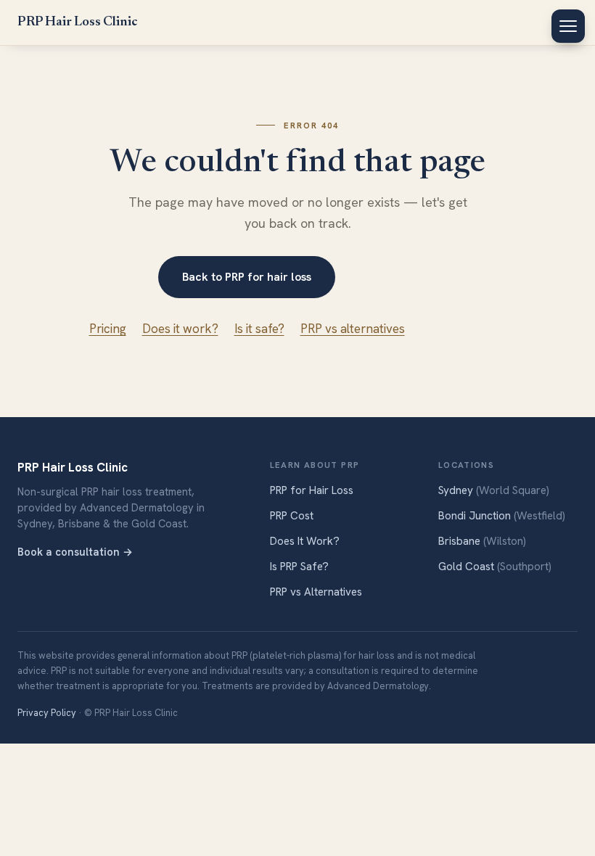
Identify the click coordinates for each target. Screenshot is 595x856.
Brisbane (482, 541)
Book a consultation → (75, 552)
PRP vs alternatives (352, 329)
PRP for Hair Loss (311, 490)
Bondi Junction (501, 516)
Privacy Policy (46, 713)
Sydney (493, 490)
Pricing (107, 329)
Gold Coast (494, 566)
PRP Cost (291, 516)
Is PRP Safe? (299, 566)
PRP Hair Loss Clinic (77, 22)
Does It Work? (305, 541)
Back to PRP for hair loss (246, 276)
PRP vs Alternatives (316, 592)
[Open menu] (568, 26)
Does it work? (180, 329)
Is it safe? (259, 329)
